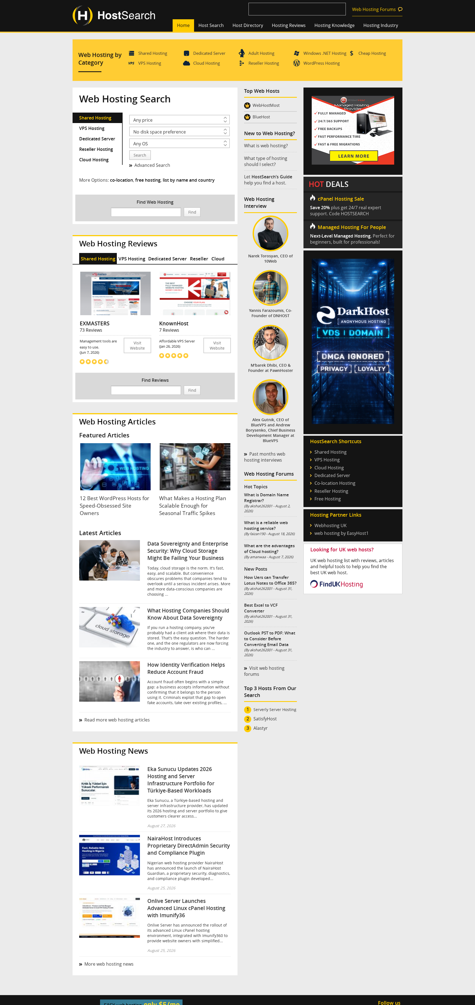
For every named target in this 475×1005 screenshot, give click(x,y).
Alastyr (260, 728)
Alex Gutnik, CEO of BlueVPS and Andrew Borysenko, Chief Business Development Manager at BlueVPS (270, 430)
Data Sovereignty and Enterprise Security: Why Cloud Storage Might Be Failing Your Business (187, 551)
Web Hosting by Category (99, 58)
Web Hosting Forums (374, 9)
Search (140, 155)
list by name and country (189, 180)
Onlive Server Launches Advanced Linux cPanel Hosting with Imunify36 (186, 908)
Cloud (218, 258)
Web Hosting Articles (117, 421)
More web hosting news (109, 964)
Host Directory (248, 25)
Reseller (199, 258)
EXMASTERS (94, 323)
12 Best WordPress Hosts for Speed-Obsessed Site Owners (114, 505)
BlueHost (261, 116)
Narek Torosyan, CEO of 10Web (270, 258)
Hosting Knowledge (334, 25)
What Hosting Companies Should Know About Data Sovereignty (188, 614)
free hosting (148, 180)
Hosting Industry (380, 25)
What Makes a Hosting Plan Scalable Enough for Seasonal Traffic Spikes (192, 505)
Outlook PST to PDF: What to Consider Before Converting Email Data (269, 638)
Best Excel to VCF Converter (261, 608)
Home (183, 25)
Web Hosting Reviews (118, 243)
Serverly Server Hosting (274, 709)
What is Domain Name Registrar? (266, 497)
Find (192, 212)
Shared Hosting (152, 53)
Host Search (211, 25)
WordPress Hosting (321, 63)
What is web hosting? (266, 146)
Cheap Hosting (372, 53)
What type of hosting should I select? (265, 161)
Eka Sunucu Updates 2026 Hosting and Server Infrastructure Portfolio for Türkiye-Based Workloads (180, 780)
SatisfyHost (265, 719)
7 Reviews (169, 330)
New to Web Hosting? (269, 133)
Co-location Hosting (334, 483)
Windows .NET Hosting (324, 53)
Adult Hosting (261, 53)
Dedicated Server (209, 53)
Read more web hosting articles (117, 720)
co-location (121, 180)
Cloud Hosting (206, 63)
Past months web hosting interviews (264, 457)
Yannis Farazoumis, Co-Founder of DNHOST (270, 313)
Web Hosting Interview (259, 202)
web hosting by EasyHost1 (341, 533)
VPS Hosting (149, 63)
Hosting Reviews (289, 25)
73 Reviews (91, 330)
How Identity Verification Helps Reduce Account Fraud (186, 668)
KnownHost (173, 323)
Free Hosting (327, 499)
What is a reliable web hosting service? (266, 525)
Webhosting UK (330, 525)
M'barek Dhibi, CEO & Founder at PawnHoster (270, 368)
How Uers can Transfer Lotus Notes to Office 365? (270, 580)
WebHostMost (266, 105)
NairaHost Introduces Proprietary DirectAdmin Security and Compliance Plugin (188, 845)
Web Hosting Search (125, 98)
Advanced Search (152, 165)
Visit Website (137, 345)
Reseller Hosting (263, 63)
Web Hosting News (113, 751)
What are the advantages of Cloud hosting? (269, 548)
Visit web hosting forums (264, 671)
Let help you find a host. (268, 180)
